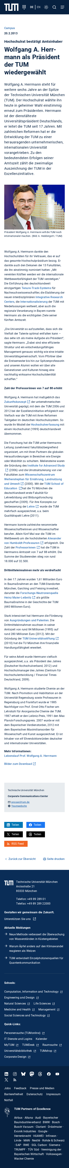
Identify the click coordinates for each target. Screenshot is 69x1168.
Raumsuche (50, 1045)
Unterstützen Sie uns (17, 919)
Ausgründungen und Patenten (29, 620)
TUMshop (46, 1050)
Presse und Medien (42, 1088)
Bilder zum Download (18, 764)
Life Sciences (42, 1003)
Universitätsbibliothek (18, 1050)
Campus (9, 28)
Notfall (8, 1100)
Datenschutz (35, 1094)
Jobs (7, 1088)
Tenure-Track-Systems (36, 288)
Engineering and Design (19, 997)
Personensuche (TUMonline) (22, 1033)
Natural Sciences (15, 1003)
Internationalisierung (34, 301)
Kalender (41, 1039)
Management (47, 1009)
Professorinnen (26, 547)
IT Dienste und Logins (18, 1039)
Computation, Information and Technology (31, 991)
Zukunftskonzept (15, 402)
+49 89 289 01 (36, 899)
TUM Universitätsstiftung (38, 638)
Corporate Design (15, 1056)
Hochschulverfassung (45, 424)
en (38, 7)
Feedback (20, 1088)
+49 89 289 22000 (38, 903)
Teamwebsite (19, 806)
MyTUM (9, 1045)
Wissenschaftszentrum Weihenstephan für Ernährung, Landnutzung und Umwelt (33, 479)
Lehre (31, 506)
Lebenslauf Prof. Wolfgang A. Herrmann (30, 755)
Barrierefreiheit (13, 1094)
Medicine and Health (17, 1009)
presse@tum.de (20, 802)
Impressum (53, 1094)
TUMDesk (28, 1045)
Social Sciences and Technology (25, 1015)
